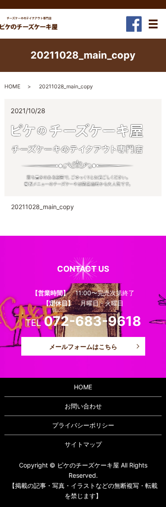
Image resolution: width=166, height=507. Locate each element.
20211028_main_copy (42, 206)
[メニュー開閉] (153, 24)
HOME (12, 86)
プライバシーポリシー (83, 425)
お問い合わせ (83, 406)
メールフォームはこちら (83, 346)
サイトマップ (83, 444)
